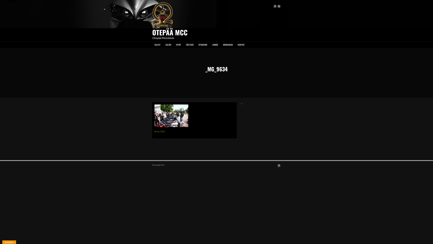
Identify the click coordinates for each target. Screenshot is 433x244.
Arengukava (228, 44)
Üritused (190, 44)
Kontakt (241, 44)
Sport (178, 44)
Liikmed (215, 44)
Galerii (168, 44)
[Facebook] (275, 6)
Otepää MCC (170, 32)
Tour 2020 (160, 131)
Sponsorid (202, 44)
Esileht (157, 44)
